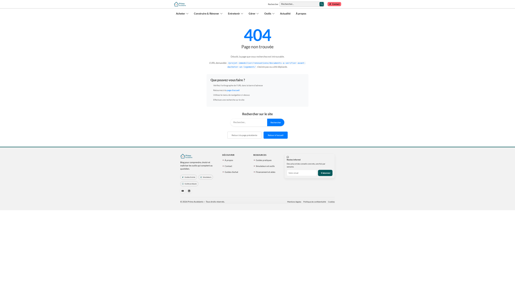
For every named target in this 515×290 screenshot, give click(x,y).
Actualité (285, 13)
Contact (228, 166)
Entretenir (234, 13)
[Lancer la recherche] (321, 4)
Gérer (252, 13)
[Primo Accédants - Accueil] (180, 4)
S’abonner (326, 173)
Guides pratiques (264, 160)
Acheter (180, 13)
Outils (267, 13)
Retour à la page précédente (244, 135)
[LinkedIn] (189, 191)
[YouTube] (182, 191)
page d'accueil (233, 90)
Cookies (331, 202)
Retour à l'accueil (275, 135)
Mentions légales (294, 202)
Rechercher (273, 4)
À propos (301, 13)
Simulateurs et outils (265, 166)
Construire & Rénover (206, 13)
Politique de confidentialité (314, 202)
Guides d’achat (231, 172)
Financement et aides (265, 172)
